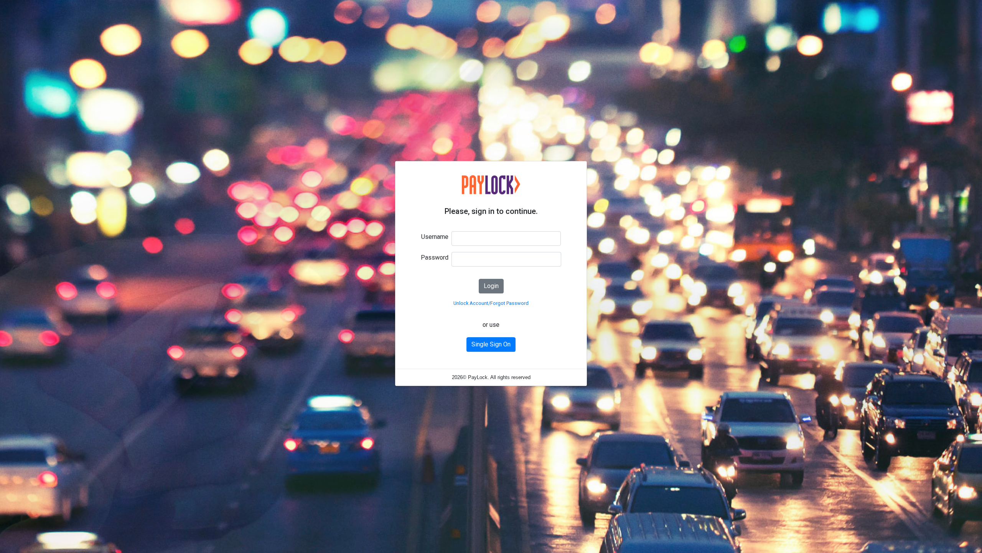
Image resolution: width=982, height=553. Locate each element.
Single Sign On (491, 344)
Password (434, 257)
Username (434, 236)
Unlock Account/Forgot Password (491, 303)
